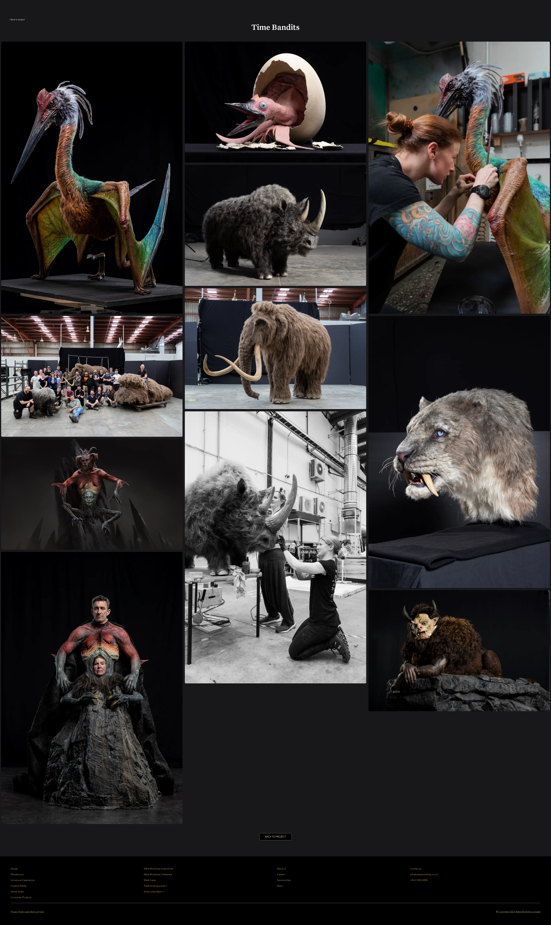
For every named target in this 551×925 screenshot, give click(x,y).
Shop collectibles (153, 891)
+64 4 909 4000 (419, 880)
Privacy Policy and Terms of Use (27, 911)
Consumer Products (21, 897)
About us (281, 868)
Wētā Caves (150, 880)
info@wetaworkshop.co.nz (424, 874)
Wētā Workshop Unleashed (158, 874)
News (280, 886)
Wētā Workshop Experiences (158, 868)
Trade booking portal (154, 886)
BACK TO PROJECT (275, 836)
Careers (281, 874)
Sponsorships (284, 880)
